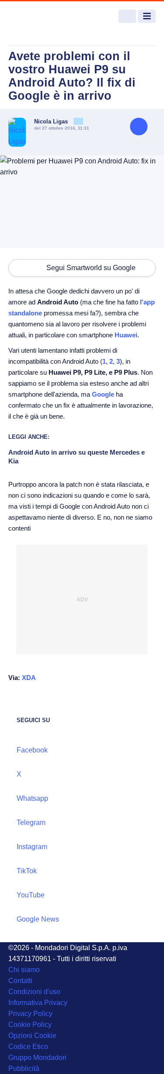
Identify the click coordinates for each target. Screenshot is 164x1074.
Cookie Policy (30, 1024)
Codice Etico (28, 1046)
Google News (38, 919)
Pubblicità (23, 1068)
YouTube (31, 895)
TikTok (27, 871)
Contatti (20, 980)
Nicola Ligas (52, 121)
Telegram (31, 822)
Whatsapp (32, 798)
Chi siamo (24, 969)
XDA (29, 677)
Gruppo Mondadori (37, 1057)
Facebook (32, 750)
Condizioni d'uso (34, 991)
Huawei (126, 335)
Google (103, 394)
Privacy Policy (30, 1013)
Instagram (32, 846)
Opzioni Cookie (32, 1035)
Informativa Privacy (37, 1002)
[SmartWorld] (41, 16)
